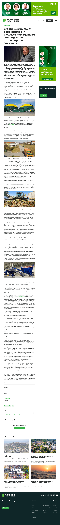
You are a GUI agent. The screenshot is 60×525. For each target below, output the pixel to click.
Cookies (56, 522)
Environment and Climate (47, 507)
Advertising (55, 507)
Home (33, 503)
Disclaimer (55, 512)
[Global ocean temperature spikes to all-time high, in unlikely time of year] (43, 472)
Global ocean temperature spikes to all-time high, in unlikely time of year (42, 482)
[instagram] (54, 495)
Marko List (6, 414)
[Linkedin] (10, 406)
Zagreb (28, 414)
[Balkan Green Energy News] (11, 20)
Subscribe (49, 20)
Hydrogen (44, 510)
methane (15, 414)
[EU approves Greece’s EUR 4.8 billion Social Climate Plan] (16, 446)
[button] (38, 20)
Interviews (7, 25)
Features (44, 515)
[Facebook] (5, 406)
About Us (55, 510)
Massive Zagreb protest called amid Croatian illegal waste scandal (14, 482)
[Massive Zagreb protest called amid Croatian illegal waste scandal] (16, 472)
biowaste (18, 413)
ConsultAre (11, 124)
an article (20, 291)
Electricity (33, 505)
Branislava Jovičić (7, 398)
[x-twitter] (51, 495)
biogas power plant (11, 413)
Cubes (29, 522)
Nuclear (33, 512)
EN (41, 20)
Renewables (45, 503)
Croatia (5, 394)
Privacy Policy (50, 522)
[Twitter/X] (7, 406)
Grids (33, 507)
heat (32, 413)
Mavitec (10, 414)
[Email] (13, 406)
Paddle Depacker (21, 296)
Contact (54, 505)
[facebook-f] (48, 495)
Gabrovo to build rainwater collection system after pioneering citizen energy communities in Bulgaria (42, 456)
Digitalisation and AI (35, 515)
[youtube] (57, 495)
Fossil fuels (45, 512)
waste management (21, 414)
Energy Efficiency (46, 505)
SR (43, 20)
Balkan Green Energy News (10, 522)
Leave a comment (19, 428)
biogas (5, 413)
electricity (28, 413)
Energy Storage (35, 510)
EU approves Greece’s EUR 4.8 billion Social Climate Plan (16, 455)
